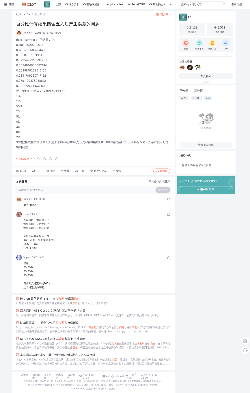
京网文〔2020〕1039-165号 (91, 381)
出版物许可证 (141, 384)
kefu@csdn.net (115, 376)
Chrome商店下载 (85, 384)
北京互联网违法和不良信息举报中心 (144, 381)
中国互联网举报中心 (66, 384)
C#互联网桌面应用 (94, 4)
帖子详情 (40, 14)
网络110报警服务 (46, 384)
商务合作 (48, 376)
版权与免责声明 (116, 384)
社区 (19, 14)
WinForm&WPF (136, 4)
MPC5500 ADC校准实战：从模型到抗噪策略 (52, 339)
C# (28, 14)
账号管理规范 (101, 384)
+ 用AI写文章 (205, 189)
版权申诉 (129, 384)
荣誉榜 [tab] (198, 90)
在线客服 (133, 376)
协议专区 (71, 376)
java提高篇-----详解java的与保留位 (49, 322)
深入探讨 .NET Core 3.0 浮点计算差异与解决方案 (52, 310)
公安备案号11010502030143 (38, 381)
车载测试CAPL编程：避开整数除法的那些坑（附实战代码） (59, 355)
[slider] (45, 159)
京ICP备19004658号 (65, 381)
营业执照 (154, 384)
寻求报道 (59, 376)
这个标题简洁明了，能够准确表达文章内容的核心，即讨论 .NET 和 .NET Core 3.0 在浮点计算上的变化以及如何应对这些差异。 (89, 315)
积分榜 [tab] (183, 90)
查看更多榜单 (206, 144)
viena (26, 214)
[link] (19, 14)
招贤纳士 (36, 376)
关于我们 (24, 376)
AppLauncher (115, 4)
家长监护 (32, 384)
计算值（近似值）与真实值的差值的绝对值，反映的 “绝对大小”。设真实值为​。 (63, 303)
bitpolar (27, 257)
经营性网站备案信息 (116, 381)
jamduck (27, 199)
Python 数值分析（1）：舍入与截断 (49, 298)
